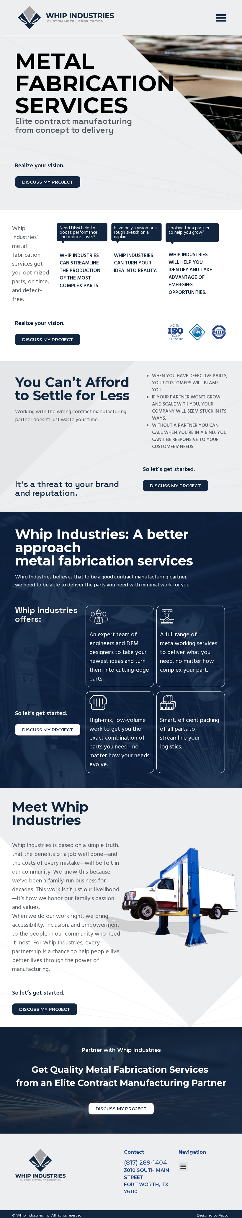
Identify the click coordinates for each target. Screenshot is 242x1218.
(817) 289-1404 (145, 1162)
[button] (221, 18)
